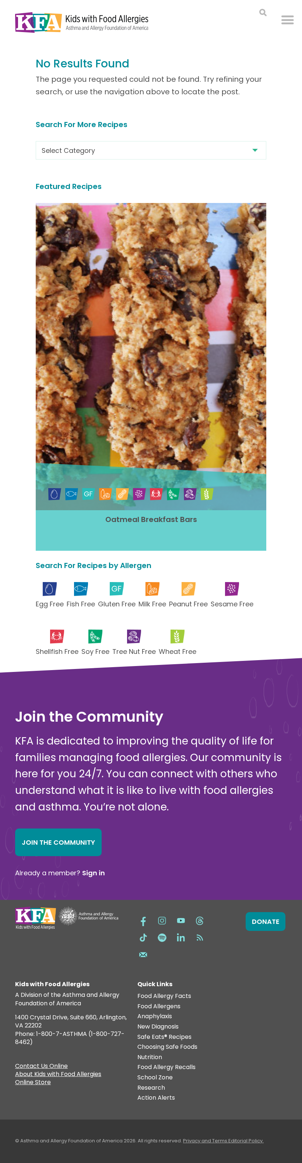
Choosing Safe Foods (167, 1047)
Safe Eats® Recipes (164, 1037)
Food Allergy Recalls (166, 1067)
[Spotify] (162, 937)
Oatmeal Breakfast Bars (151, 519)
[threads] (199, 920)
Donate (266, 921)
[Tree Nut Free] (190, 494)
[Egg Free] (54, 494)
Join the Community (58, 842)
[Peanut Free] (122, 494)
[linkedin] (180, 937)
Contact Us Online (41, 1067)
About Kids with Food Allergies (58, 1075)
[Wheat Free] (207, 494)
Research (151, 1088)
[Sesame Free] (139, 494)
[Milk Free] (105, 494)
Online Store (33, 1083)
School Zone (155, 1078)
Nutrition (149, 1057)
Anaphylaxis (154, 1016)
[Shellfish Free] (156, 494)
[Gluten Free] (88, 494)
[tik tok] (143, 937)
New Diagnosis (158, 1027)
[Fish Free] (71, 494)
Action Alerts (156, 1098)
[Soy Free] (173, 494)
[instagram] (162, 920)
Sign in (93, 872)
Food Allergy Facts (164, 996)
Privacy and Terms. (205, 1140)
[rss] (199, 937)
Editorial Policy (245, 1140)
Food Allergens (158, 1006)
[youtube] (180, 920)
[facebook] (143, 920)
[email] (143, 954)
